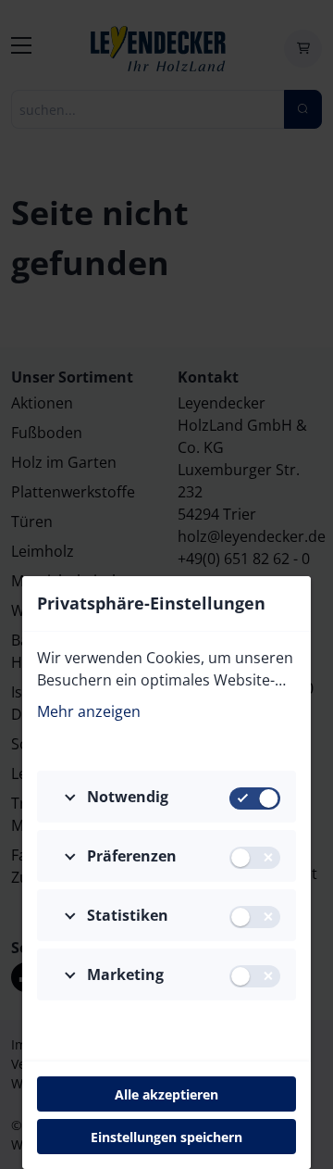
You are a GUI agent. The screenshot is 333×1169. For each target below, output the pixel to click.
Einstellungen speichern (166, 1137)
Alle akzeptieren (166, 1094)
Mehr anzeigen (89, 711)
